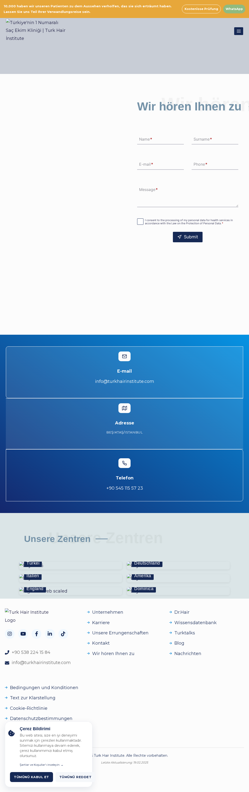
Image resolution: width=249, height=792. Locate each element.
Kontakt (101, 643)
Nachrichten (187, 653)
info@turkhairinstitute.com (41, 662)
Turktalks (184, 633)
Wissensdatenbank (195, 622)
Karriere (101, 622)
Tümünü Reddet (75, 777)
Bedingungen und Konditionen (44, 687)
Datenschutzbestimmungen (41, 718)
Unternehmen (107, 612)
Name (145, 139)
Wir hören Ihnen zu (113, 653)
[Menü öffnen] (238, 31)
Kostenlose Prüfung (201, 9)
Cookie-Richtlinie (28, 708)
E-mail (146, 164)
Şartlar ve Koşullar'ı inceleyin (40, 764)
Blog (179, 643)
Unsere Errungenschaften (120, 633)
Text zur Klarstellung (32, 698)
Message (148, 189)
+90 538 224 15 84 (31, 652)
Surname (203, 139)
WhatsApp (234, 9)
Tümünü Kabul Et (31, 777)
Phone (200, 164)
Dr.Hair (181, 612)
